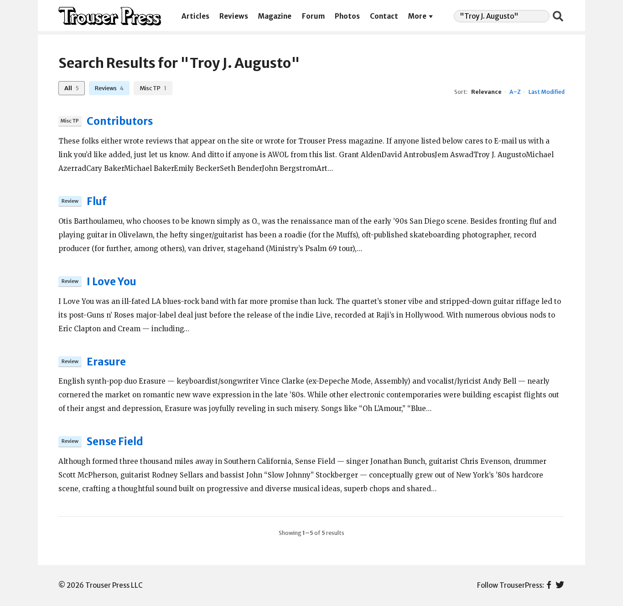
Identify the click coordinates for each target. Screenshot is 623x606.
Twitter (560, 585)
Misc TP (153, 88)
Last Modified (547, 91)
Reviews (233, 16)
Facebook (549, 585)
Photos (347, 16)
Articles (195, 16)
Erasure (106, 361)
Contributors (120, 121)
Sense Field (115, 441)
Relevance (486, 91)
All (71, 88)
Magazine (274, 16)
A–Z (515, 91)
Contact (384, 16)
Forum (313, 16)
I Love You (111, 281)
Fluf (97, 201)
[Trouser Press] (109, 16)
